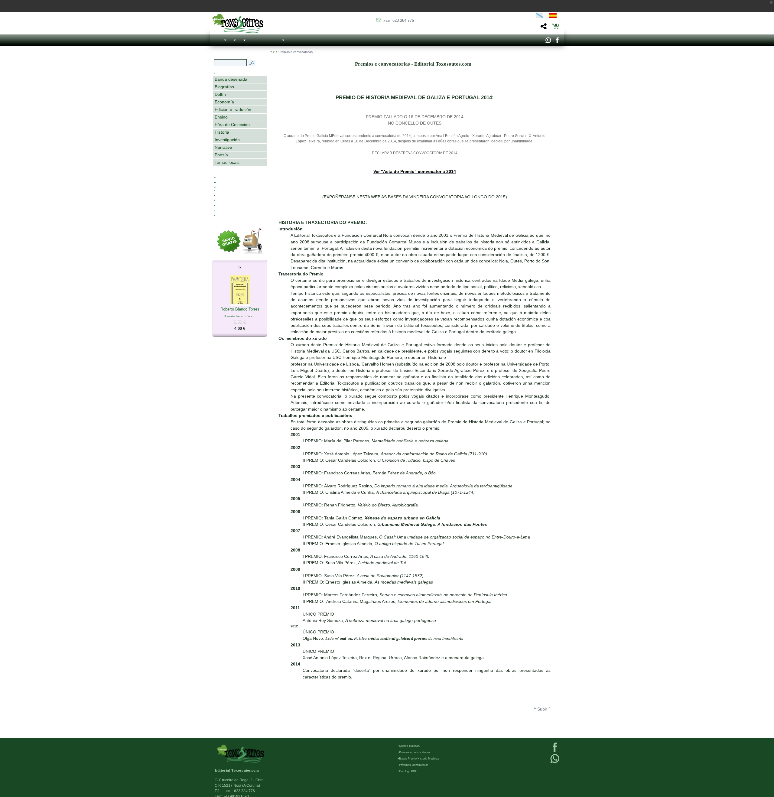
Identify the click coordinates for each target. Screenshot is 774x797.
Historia (222, 132)
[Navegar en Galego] (539, 17)
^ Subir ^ (542, 709)
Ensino (221, 117)
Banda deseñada (231, 79)
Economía (224, 101)
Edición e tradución (233, 109)
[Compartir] (543, 28)
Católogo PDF (408, 771)
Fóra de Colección (232, 124)
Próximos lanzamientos (413, 764)
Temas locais (227, 162)
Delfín (220, 94)
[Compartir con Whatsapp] (548, 41)
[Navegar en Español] (554, 17)
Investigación (227, 139)
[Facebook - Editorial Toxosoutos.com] (557, 41)
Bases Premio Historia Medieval (419, 758)
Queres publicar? (409, 745)
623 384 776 (398, 20)
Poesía (221, 154)
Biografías (224, 86)
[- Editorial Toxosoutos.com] (238, 23)
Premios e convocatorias (295, 52)
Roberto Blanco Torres (239, 319)
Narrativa (223, 147)
